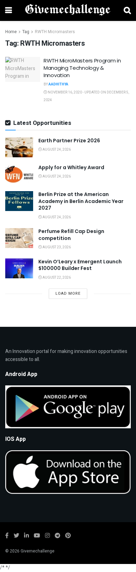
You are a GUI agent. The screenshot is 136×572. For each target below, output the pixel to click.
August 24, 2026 (56, 149)
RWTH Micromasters (55, 32)
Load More (68, 293)
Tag (25, 32)
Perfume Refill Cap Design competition (71, 235)
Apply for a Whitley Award (71, 167)
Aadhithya (58, 84)
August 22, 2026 (56, 277)
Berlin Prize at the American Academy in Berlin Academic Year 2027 (80, 201)
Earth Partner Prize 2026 (69, 140)
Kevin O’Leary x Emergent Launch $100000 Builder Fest (80, 265)
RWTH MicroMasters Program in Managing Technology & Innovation (82, 68)
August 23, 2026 (56, 247)
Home (11, 32)
